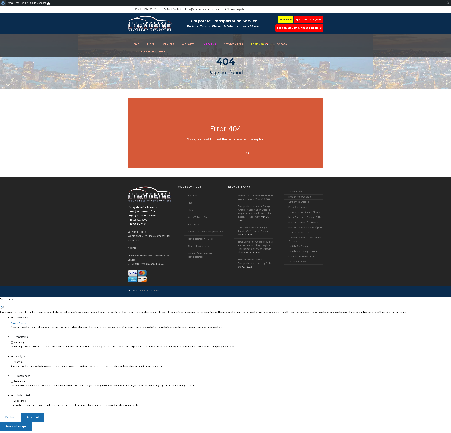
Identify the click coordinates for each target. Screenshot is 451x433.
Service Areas (233, 44)
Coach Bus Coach (297, 262)
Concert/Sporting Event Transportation (201, 255)
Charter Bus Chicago (198, 246)
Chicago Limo (295, 192)
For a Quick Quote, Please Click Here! (299, 28)
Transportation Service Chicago (305, 212)
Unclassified (23, 395)
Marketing (22, 337)
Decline (9, 417)
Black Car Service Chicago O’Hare (305, 217)
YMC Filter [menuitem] (13, 2)
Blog (190, 210)
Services (168, 44)
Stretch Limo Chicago (299, 233)
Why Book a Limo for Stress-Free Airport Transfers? (255, 197)
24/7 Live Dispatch (234, 9)
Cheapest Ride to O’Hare (301, 257)
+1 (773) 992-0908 (138, 220)
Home (135, 44)
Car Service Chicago (298, 202)
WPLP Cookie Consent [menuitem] (34, 2)
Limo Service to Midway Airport (305, 228)
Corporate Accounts (150, 51)
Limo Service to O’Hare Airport (304, 222)
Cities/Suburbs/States (199, 217)
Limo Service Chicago (299, 197)
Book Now (285, 20)
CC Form (282, 44)
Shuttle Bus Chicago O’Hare (302, 252)
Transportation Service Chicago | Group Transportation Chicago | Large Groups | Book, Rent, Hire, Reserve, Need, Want (255, 211)
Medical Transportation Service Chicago (304, 239)
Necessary (22, 317)
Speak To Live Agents (309, 20)
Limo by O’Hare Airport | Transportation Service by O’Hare (255, 261)
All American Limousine (147, 291)
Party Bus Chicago (297, 207)
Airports (188, 44)
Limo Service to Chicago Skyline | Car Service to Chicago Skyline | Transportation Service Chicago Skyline (255, 247)
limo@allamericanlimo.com (202, 9)
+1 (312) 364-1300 (137, 224)
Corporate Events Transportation (205, 232)
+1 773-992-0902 (145, 9)
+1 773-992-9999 (170, 9)
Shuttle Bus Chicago (298, 246)
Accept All (33, 417)
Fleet (150, 44)
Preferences (23, 376)
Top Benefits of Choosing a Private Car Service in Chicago (253, 229)
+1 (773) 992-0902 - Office (142, 212)
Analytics (21, 356)
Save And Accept (15, 426)
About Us (193, 196)
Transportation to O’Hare (201, 239)
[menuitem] (3, 3)
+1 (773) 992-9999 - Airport (143, 216)
